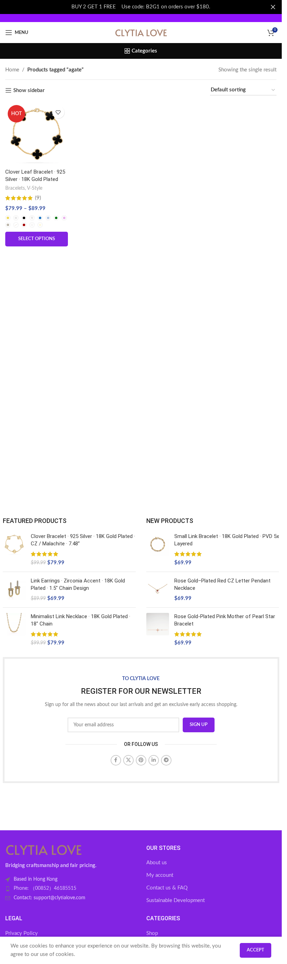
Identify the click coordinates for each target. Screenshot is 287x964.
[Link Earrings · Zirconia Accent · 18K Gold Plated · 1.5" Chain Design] (14, 589)
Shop (152, 933)
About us (156, 862)
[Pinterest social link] (141, 760)
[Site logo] (141, 32)
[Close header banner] (273, 7)
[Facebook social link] (116, 760)
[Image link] (43, 849)
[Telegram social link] (166, 760)
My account (159, 875)
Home (12, 69)
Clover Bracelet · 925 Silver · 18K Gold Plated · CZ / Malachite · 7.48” (83, 540)
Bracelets (15, 188)
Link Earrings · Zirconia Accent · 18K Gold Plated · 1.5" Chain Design (78, 584)
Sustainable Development (175, 900)
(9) (38, 198)
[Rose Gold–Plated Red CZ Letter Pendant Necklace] (157, 589)
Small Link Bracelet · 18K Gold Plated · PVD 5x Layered (226, 540)
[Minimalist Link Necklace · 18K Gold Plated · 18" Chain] (14, 630)
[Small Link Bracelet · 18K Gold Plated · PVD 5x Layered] (157, 549)
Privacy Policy (21, 933)
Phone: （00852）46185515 (45, 888)
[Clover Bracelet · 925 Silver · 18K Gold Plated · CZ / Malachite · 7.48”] (14, 549)
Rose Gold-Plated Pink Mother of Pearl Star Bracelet (224, 620)
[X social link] (128, 760)
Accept (255, 950)
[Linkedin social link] (153, 760)
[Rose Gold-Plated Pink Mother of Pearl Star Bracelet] (157, 630)
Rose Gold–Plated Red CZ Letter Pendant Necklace (222, 584)
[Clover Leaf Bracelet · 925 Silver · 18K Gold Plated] (36, 134)
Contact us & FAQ (167, 887)
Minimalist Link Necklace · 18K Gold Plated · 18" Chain (80, 620)
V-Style (34, 188)
